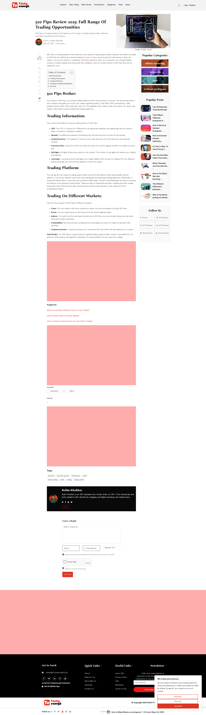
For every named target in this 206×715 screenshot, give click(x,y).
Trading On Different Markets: (61, 84)
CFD (61, 128)
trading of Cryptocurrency (81, 139)
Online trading (53, 480)
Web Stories (86, 5)
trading (69, 480)
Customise (178, 697)
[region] (178, 693)
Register (192, 5)
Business (51, 476)
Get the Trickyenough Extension (57, 683)
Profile (66, 507)
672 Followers (164, 225)
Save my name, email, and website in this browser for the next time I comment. (89, 554)
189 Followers (147, 233)
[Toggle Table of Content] (70, 73)
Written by (53, 41)
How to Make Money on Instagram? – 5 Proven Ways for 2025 (137, 712)
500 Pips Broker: (55, 76)
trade (62, 480)
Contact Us (89, 689)
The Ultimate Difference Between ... (158, 186)
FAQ (117, 681)
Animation (155, 72)
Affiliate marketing (155, 63)
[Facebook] (54, 711)
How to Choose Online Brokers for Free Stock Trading (69, 321)
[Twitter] (58, 711)
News (127, 5)
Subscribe (149, 689)
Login (186, 5)
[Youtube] (62, 711)
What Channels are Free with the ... (160, 166)
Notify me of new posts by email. (75, 569)
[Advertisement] (91, 256)
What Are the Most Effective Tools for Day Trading (67, 310)
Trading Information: (57, 78)
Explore (63, 5)
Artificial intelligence (155, 89)
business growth (63, 476)
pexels (149, 50)
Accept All (178, 706)
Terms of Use (120, 689)
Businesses (76, 476)
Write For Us (90, 677)
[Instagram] (66, 711)
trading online (79, 480)
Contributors (99, 5)
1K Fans (144, 218)
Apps (155, 80)
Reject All (177, 701)
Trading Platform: (56, 81)
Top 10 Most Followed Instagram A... (159, 118)
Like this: (53, 86)
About (87, 673)
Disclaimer (119, 685)
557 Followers (147, 225)
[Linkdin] (70, 711)
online (85, 476)
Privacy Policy (121, 677)
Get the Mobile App (52, 686)
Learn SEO (119, 673)
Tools (120, 5)
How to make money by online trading (62, 316)
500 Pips (84, 60)
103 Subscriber (163, 233)
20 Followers (163, 218)
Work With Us (90, 681)
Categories (111, 5)
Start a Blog (74, 5)
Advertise (88, 685)
